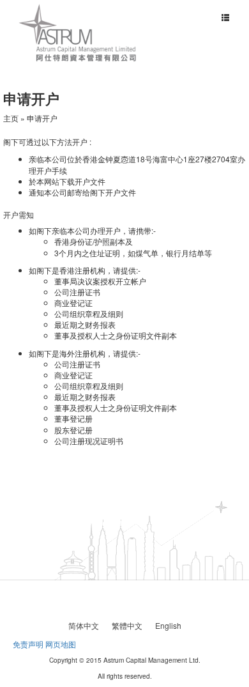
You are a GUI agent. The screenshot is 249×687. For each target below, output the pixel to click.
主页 (11, 117)
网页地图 (60, 643)
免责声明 (28, 643)
